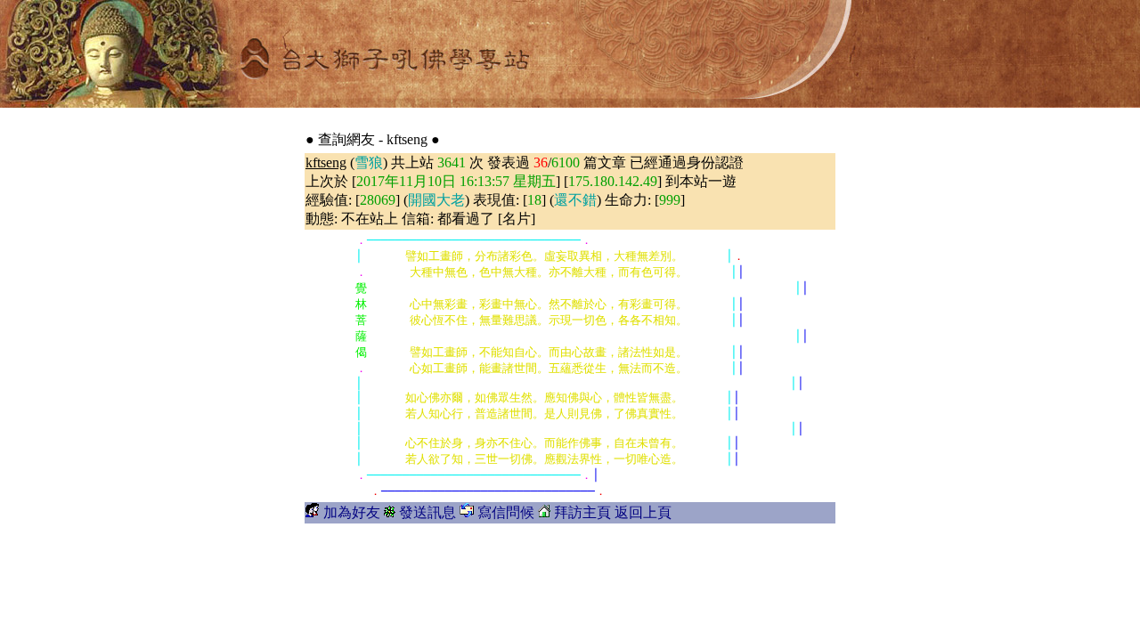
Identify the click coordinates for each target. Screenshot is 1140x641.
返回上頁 (643, 512)
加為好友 (351, 512)
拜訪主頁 (582, 512)
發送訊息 (427, 512)
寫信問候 (505, 512)
